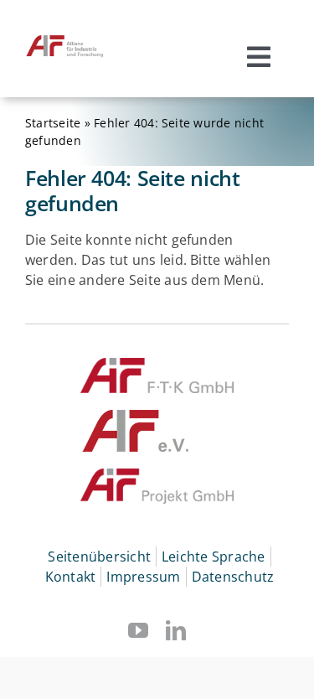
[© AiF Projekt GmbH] (157, 475)
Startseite (52, 123)
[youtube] (138, 630)
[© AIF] (136, 416)
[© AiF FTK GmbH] (157, 364)
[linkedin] (176, 630)
